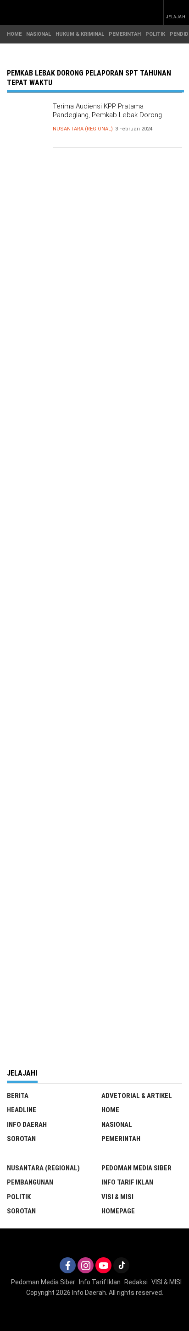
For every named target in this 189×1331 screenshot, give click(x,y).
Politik (19, 1197)
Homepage (118, 1211)
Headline (21, 1110)
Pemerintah (120, 1139)
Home (110, 1110)
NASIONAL (38, 34)
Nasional (116, 1124)
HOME (14, 34)
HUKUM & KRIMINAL (80, 34)
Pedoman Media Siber (136, 1168)
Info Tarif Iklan (127, 1182)
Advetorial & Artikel (136, 1096)
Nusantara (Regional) (83, 129)
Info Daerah (27, 1124)
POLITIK (155, 34)
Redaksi (136, 1282)
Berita (17, 1096)
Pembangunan (30, 1182)
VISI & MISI (117, 1197)
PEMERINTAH (125, 34)
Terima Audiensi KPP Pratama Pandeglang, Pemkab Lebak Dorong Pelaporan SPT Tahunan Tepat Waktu (110, 115)
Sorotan (21, 1139)
